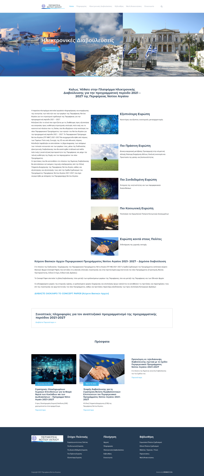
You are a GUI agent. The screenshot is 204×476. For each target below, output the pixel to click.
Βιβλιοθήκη (119, 6)
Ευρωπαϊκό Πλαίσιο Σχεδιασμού (151, 442)
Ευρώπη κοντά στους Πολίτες (77, 442)
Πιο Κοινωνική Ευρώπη (75, 446)
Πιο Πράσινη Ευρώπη (74, 454)
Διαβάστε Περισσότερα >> (46, 322)
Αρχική (106, 442)
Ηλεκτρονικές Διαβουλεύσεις (100, 6)
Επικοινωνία (149, 6)
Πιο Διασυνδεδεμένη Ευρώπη (77, 450)
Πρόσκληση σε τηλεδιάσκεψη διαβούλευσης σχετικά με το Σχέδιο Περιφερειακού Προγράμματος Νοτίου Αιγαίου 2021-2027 (149, 363)
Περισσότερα (50, 49)
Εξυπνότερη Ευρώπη (74, 457)
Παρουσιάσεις (144, 454)
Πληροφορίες (81, 6)
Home (71, 6)
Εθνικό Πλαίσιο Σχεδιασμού (149, 446)
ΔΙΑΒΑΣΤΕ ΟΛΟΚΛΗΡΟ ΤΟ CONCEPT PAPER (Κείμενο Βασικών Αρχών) (72, 293)
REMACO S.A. (168, 472)
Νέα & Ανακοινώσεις (134, 6)
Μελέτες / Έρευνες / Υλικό (149, 450)
